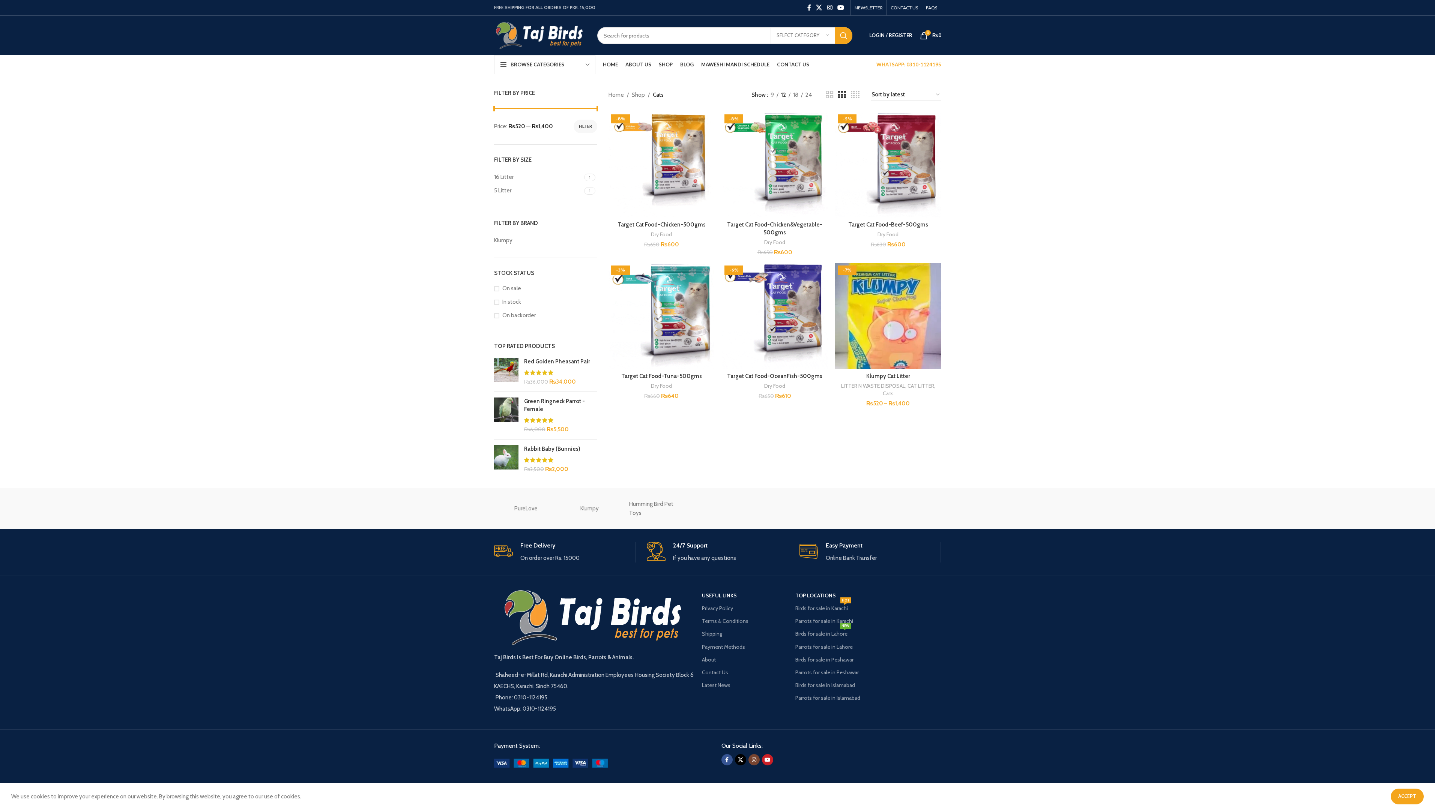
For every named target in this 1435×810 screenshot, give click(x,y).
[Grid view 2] (829, 95)
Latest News (716, 685)
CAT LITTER (921, 385)
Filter (585, 126)
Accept (1407, 796)
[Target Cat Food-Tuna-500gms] (661, 316)
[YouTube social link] (840, 8)
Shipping (712, 633)
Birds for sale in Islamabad (825, 685)
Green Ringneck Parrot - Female (554, 405)
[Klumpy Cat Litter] (888, 316)
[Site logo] (540, 35)
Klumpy (589, 508)
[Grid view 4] (855, 95)
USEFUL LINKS (719, 595)
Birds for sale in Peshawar (824, 659)
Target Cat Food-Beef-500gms (888, 224)
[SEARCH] (843, 35)
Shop (638, 95)
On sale (511, 288)
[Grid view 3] (842, 95)
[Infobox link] (564, 552)
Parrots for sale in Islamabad (827, 697)
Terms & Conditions (725, 621)
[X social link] (819, 8)
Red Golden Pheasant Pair (557, 361)
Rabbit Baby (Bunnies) (552, 449)
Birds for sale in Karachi (822, 607)
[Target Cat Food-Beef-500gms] (888, 165)
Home (616, 95)
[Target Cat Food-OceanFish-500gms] (775, 316)
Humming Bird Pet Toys (651, 508)
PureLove (526, 508)
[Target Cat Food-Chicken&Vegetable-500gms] (775, 165)
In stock (511, 301)
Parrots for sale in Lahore (824, 647)
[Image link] (551, 762)
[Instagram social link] (830, 8)
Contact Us (715, 672)
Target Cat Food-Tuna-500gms (661, 376)
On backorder (519, 315)
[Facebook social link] (809, 8)
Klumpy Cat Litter (888, 376)
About (709, 659)
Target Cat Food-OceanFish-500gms (774, 376)
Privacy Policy (717, 608)
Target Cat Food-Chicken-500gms (662, 224)
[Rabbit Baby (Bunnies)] (506, 459)
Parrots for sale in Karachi (824, 621)
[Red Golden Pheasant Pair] (506, 372)
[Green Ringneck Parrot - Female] (506, 416)
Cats (888, 393)
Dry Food (661, 234)
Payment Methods (723, 647)
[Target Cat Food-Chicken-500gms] (661, 165)
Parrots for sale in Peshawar (827, 672)
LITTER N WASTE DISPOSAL (873, 385)
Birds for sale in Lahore (822, 632)
